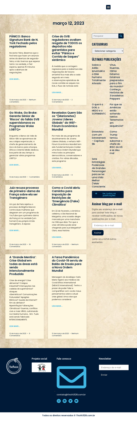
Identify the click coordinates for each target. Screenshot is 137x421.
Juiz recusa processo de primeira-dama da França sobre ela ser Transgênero (24, 193)
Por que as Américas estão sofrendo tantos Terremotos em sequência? (116, 115)
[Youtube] (76, 401)
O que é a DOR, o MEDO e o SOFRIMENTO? (99, 109)
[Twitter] (70, 401)
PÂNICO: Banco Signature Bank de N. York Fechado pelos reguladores (23, 41)
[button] (108, 7)
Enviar (104, 374)
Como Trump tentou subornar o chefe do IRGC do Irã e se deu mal (116, 142)
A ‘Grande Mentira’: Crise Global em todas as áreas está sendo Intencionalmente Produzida (23, 265)
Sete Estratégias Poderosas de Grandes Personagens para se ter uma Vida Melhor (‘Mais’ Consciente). (99, 172)
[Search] (120, 36)
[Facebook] (65, 401)
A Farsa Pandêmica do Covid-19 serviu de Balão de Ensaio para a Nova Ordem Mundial (67, 264)
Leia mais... (14, 79)
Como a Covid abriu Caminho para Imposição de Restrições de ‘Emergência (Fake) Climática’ (66, 196)
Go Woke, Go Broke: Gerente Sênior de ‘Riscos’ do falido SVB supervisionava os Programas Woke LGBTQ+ (24, 121)
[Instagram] (59, 401)
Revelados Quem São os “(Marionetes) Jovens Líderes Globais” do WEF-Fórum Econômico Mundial (67, 121)
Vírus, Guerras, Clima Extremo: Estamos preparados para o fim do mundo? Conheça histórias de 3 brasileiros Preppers (117, 81)
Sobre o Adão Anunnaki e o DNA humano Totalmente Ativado (99, 74)
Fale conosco (64, 358)
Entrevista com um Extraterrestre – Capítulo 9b (99, 138)
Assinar (97, 232)
